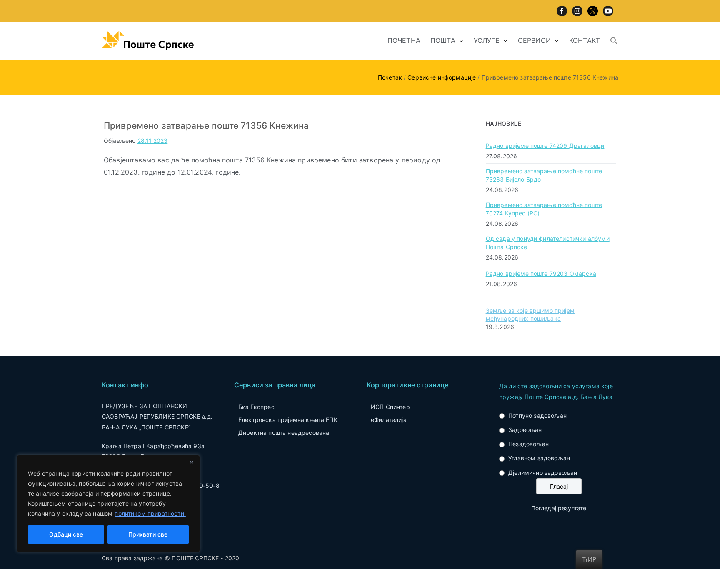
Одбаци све (66, 534)
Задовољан (525, 429)
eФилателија (389, 419)
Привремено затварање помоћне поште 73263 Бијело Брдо (544, 175)
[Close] (191, 462)
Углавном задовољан (539, 458)
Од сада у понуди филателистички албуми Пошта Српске (548, 242)
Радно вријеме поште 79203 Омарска (541, 273)
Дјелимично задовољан (542, 472)
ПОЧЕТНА (404, 40)
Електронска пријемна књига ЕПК (288, 419)
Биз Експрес (256, 406)
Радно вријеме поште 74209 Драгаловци (545, 145)
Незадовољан (528, 443)
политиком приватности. (150, 513)
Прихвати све (148, 534)
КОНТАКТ (584, 40)
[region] (108, 503)
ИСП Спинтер (390, 406)
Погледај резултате (559, 508)
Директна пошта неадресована (283, 432)
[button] (459, 41)
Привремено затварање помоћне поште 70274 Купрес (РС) (544, 209)
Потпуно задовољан (537, 415)
